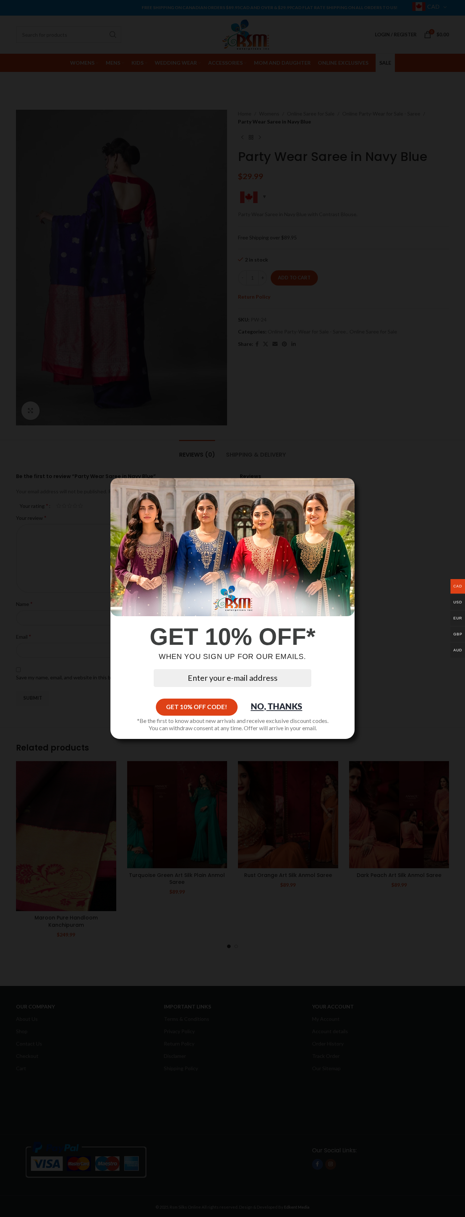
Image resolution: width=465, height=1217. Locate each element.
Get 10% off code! (196, 707)
